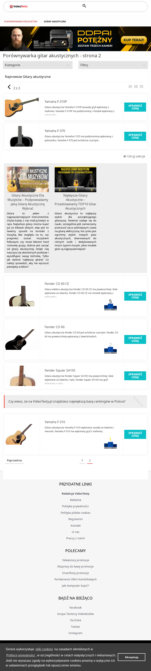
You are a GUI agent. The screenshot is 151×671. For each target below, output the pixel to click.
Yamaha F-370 (55, 131)
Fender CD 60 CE (57, 283)
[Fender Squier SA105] (22, 376)
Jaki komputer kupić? (75, 585)
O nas (75, 532)
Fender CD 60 (54, 327)
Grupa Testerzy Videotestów (75, 614)
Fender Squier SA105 (60, 370)
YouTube (75, 620)
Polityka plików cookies (75, 513)
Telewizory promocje (75, 560)
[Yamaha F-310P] (22, 107)
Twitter (75, 627)
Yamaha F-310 (55, 422)
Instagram (75, 633)
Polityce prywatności (20, 655)
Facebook (75, 607)
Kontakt (76, 525)
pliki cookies (44, 649)
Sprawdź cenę (135, 107)
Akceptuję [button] (131, 657)
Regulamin (75, 519)
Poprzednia (14, 460)
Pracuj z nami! (75, 538)
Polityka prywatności (75, 506)
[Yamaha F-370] (22, 136)
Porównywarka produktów (20, 21)
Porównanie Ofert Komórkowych (75, 579)
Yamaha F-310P (56, 101)
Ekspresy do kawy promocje (75, 566)
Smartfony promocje (75, 573)
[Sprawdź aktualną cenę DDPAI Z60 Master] (75, 38)
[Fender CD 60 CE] (22, 296)
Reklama (75, 500)
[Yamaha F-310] (22, 434)
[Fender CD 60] (22, 339)
